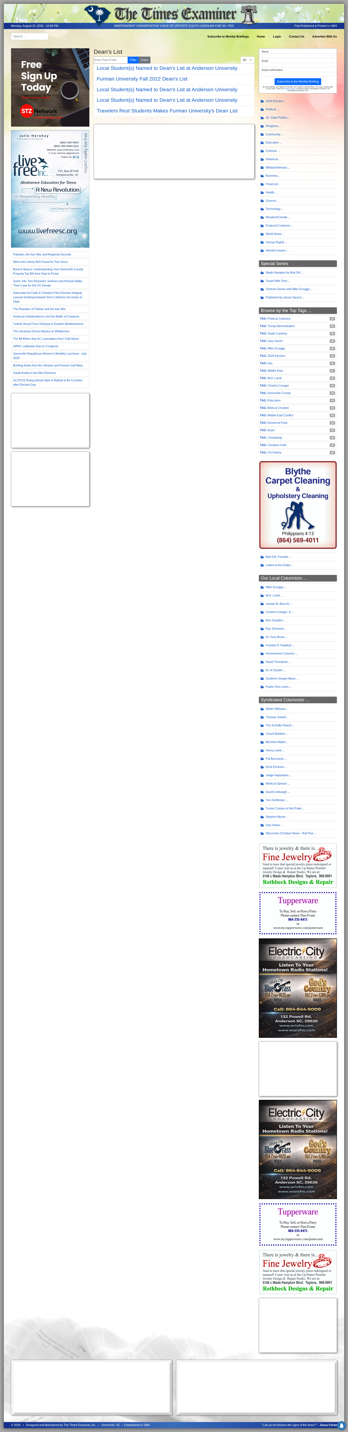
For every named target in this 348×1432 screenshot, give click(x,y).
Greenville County (279, 393)
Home (261, 36)
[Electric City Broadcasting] (298, 987)
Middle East (275, 370)
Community (273, 134)
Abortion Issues (276, 250)
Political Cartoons (279, 318)
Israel (271, 430)
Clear (144, 59)
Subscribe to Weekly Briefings (228, 36)
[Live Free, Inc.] (50, 188)
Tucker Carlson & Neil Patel (283, 808)
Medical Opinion (276, 783)
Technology (273, 208)
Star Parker (273, 825)
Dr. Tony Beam (275, 637)
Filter (133, 59)
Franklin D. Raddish (278, 645)
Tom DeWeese (275, 800)
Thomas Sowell (276, 717)
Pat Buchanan (275, 758)
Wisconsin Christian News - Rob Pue (289, 833)
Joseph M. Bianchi (277, 603)
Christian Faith (277, 445)
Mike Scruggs (276, 348)
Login (277, 36)
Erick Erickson (275, 766)
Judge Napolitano (277, 775)
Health (270, 192)
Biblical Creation (278, 407)
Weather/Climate (276, 217)
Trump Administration (281, 326)
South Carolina (277, 333)
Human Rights (275, 242)
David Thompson (277, 661)
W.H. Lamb (275, 378)
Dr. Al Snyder (274, 670)
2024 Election (274, 101)
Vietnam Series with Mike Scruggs (288, 289)
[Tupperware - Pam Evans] (298, 912)
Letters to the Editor (278, 565)
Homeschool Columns (280, 653)
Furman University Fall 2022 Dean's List (142, 79)
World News (273, 233)
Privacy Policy (289, 89)
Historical (272, 159)
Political (271, 109)
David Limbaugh (276, 791)
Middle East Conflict (280, 415)
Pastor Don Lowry (277, 686)
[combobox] (29, 36)
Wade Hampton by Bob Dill (283, 272)
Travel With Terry (276, 280)
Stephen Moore (275, 816)
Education (272, 142)
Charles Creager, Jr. (278, 612)
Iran (270, 363)
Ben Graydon (274, 620)
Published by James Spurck (284, 297)
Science (271, 200)
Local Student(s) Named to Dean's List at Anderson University (167, 68)
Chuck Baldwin (275, 733)
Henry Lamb (273, 750)
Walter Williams (276, 708)
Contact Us (296, 36)
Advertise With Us (324, 36)
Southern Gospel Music (281, 678)
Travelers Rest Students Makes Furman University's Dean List (167, 111)
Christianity (275, 437)
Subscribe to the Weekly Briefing (298, 81)
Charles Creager (278, 385)
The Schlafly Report (278, 725)
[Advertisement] (50, 420)
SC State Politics (276, 117)
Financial (272, 184)
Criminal (271, 150)
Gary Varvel (275, 340)
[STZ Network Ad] (50, 87)
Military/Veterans (276, 167)
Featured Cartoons (278, 225)
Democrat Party (277, 422)
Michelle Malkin (276, 742)
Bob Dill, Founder (277, 556)
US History (274, 452)
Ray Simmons (275, 628)
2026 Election (276, 355)
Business (272, 175)
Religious (272, 126)
